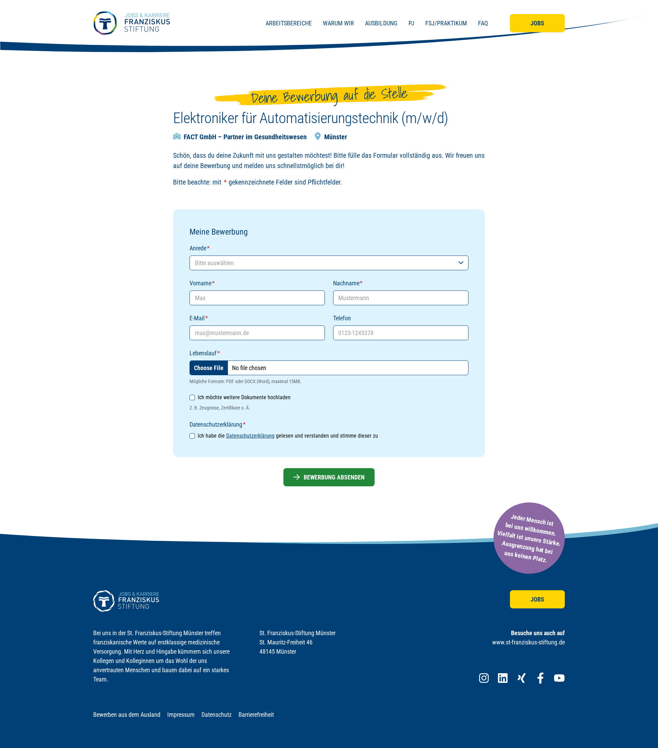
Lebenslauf (205, 353)
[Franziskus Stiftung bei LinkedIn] (502, 678)
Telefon (342, 318)
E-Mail (199, 318)
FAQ (483, 23)
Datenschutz (217, 714)
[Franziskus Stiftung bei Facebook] (540, 678)
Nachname (348, 283)
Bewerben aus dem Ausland (126, 714)
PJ (411, 23)
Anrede (199, 248)
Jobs (537, 23)
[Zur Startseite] (131, 23)
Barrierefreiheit (256, 714)
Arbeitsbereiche (289, 23)
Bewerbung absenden (334, 477)
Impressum (181, 714)
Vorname (202, 283)
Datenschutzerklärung (250, 435)
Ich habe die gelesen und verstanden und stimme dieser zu (288, 435)
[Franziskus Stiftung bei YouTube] (559, 678)
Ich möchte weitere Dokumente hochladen (244, 397)
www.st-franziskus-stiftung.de (528, 642)
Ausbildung (381, 23)
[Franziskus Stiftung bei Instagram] (483, 678)
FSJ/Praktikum (446, 23)
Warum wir (338, 23)
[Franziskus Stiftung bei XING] (521, 678)
